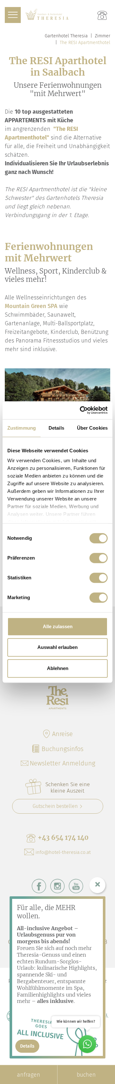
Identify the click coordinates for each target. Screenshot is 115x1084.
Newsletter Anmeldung (62, 763)
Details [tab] (56, 428)
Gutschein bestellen (55, 806)
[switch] (98, 558)
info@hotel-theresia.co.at (63, 852)
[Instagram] (57, 886)
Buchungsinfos (62, 749)
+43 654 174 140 (63, 837)
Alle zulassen (58, 626)
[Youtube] (76, 886)
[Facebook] (39, 886)
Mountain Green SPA (31, 306)
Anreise (62, 734)
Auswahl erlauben (57, 647)
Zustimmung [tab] (21, 428)
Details (27, 1046)
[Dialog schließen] (97, 885)
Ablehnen (57, 668)
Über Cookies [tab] (92, 428)
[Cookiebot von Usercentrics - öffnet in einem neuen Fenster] (81, 410)
